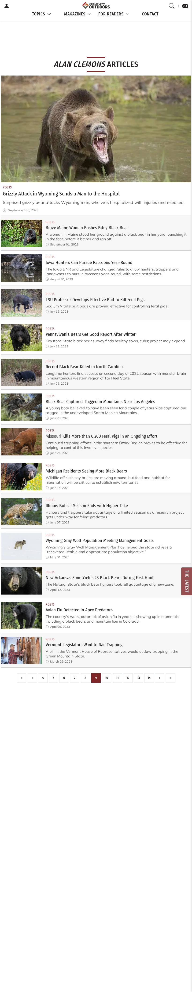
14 (149, 678)
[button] (42, 14)
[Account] (7, 6)
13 (138, 678)
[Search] (172, 6)
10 (106, 678)
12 (127, 678)
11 (117, 678)
